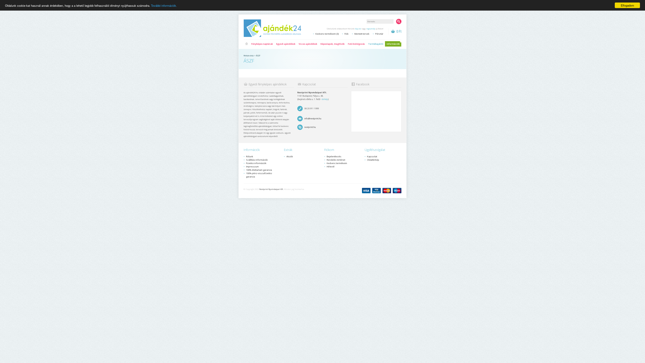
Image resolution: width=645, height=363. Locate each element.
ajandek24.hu (247, 44)
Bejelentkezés (334, 156)
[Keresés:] (398, 21)
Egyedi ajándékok (285, 43)
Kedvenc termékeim (337, 163)
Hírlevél (330, 166)
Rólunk (249, 156)
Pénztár (379, 33)
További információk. (164, 5)
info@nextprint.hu (312, 118)
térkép (325, 99)
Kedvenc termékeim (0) (327, 33)
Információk (393, 43)
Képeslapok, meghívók (332, 43)
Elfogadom (627, 5)
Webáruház (249, 55)
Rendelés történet (336, 159)
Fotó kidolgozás (356, 43)
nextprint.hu (310, 127)
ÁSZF (258, 55)
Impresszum (252, 166)
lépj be (358, 28)
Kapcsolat (372, 156)
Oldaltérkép (373, 159)
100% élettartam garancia (259, 169)
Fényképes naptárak (262, 43)
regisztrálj (370, 28)
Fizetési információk (256, 163)
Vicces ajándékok (308, 43)
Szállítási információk (257, 159)
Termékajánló (375, 43)
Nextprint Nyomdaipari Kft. (271, 189)
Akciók (289, 156)
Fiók (347, 33)
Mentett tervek (361, 33)
